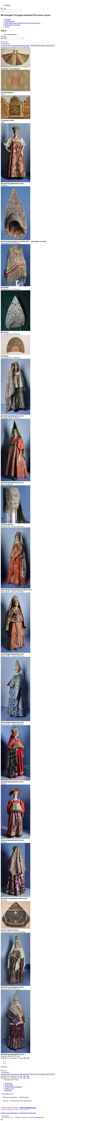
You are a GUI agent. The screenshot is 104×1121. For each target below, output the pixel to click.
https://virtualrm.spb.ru (28, 1108)
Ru (2, 8)
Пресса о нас (9, 1088)
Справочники (9, 21)
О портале (8, 1083)
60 (21, 47)
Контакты (8, 1090)
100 (24, 47)
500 (28, 47)
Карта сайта (9, 1085)
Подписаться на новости (13, 1087)
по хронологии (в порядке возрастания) (14, 45)
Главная (7, 5)
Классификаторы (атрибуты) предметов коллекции (22, 23)
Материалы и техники (12, 25)
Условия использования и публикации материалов (18, 1113)
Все (2, 38)
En (5, 8)
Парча (7, 26)
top (2, 1119)
